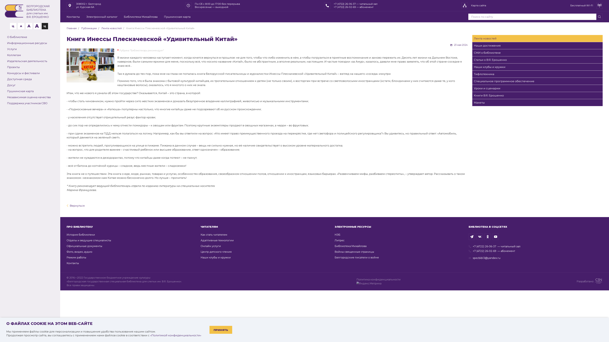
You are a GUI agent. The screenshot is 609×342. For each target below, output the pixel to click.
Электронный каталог (102, 16)
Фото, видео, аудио (79, 251)
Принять (221, 330)
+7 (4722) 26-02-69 (484, 251)
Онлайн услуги (211, 246)
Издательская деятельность (27, 61)
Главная (72, 28)
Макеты (479, 102)
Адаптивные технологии (217, 240)
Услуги (12, 49)
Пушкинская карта (20, 91)
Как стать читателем (214, 234)
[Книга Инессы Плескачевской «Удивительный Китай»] (90, 65)
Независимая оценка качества (29, 97)
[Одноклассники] (488, 237)
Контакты (73, 16)
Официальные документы (84, 246)
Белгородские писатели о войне (357, 257)
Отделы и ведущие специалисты (89, 240)
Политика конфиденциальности (379, 279)
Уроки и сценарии (487, 88)
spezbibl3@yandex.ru (487, 258)
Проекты (13, 67)
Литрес (339, 240)
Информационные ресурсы (27, 43)
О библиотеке (17, 37)
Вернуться (77, 205)
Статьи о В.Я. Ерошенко (490, 59)
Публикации (89, 28)
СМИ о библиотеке (487, 52)
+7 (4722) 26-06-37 (484, 246)
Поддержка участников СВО (27, 103)
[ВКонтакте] (480, 237)
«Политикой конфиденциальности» (175, 335)
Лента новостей (111, 28)
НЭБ (337, 234)
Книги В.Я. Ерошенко (489, 95)
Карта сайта (478, 5)
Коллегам (14, 55)
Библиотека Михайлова (141, 16)
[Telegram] (472, 237)
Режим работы (76, 257)
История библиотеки (81, 234)
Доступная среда (19, 79)
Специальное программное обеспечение (504, 81)
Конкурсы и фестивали (23, 73)
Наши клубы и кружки (489, 67)
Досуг (11, 85)
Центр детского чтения (216, 251)
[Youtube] (495, 237)
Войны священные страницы (354, 251)
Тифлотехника (484, 74)
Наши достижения (487, 45)
